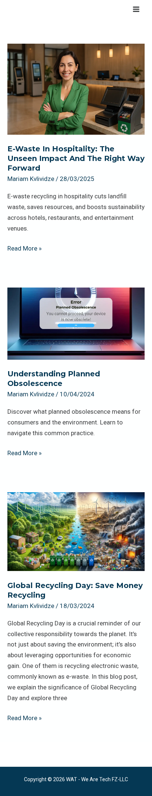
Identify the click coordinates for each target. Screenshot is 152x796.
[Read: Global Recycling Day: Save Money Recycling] (76, 531)
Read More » (24, 247)
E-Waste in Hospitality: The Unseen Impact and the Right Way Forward (76, 158)
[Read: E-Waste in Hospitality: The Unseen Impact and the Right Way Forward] (76, 88)
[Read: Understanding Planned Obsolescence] (76, 323)
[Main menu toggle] (136, 9)
